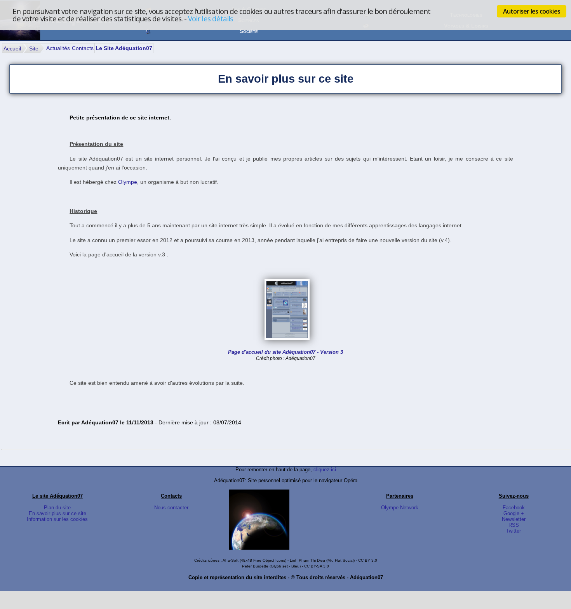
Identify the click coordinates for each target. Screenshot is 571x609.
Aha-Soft (230, 560)
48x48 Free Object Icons (263, 560)
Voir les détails (210, 18)
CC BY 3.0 (367, 560)
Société (249, 31)
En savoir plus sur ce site (57, 513)
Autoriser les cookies (531, 11)
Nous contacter (171, 507)
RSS (513, 525)
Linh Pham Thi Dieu (307, 560)
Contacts (83, 48)
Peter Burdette (255, 566)
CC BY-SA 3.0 (316, 566)
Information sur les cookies (57, 519)
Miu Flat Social (340, 560)
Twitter (513, 531)
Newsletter (514, 519)
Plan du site (57, 507)
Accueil (12, 48)
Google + (513, 513)
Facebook (514, 507)
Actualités (58, 48)
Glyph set (279, 566)
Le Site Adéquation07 (124, 48)
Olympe (127, 182)
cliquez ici (324, 469)
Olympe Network (399, 507)
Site (33, 48)
